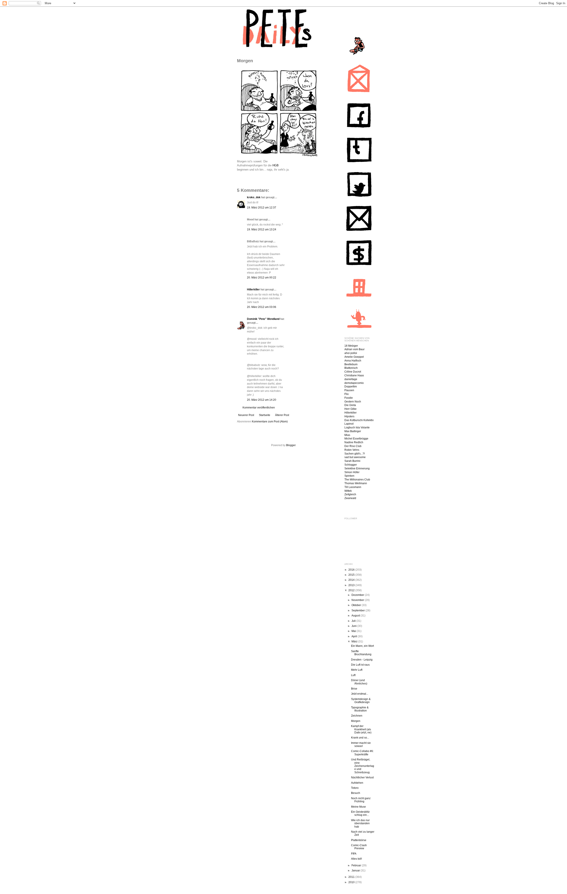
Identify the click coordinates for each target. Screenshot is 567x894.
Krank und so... (360, 737)
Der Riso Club (352, 446)
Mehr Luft (356, 669)
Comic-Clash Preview (359, 847)
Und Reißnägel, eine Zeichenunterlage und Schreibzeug (362, 766)
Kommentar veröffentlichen (259, 407)
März (354, 641)
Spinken (349, 475)
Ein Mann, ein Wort (362, 645)
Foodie (348, 397)
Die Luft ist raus (360, 664)
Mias (347, 435)
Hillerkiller (253, 289)
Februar (356, 865)
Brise (354, 688)
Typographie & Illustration (360, 709)
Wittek (348, 490)
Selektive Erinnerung (357, 468)
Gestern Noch (352, 401)
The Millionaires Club (357, 479)
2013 (351, 585)
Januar (356, 870)
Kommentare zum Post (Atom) (270, 421)
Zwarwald (350, 498)
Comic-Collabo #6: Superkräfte (362, 753)
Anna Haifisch (352, 360)
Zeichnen (356, 715)
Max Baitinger (352, 431)
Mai (354, 631)
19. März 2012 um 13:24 (261, 229)
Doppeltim (350, 386)
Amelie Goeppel (354, 356)
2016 (351, 569)
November (358, 600)
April (354, 636)
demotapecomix (354, 383)
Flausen (349, 390)
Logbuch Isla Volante (357, 427)
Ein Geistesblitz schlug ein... (360, 813)
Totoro (355, 787)
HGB (275, 165)
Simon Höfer (351, 472)
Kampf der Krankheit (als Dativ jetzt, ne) (361, 729)
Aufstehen (357, 782)
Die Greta (350, 405)
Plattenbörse (358, 840)
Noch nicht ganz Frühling (361, 800)
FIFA (353, 853)
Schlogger (350, 464)
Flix (346, 394)
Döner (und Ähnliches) (359, 682)
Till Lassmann (352, 487)
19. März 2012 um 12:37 (261, 207)
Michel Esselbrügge (356, 438)
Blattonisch (351, 367)
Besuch (355, 793)
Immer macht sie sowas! (361, 744)
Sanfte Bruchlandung (361, 653)
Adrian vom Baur (354, 349)
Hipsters (349, 416)
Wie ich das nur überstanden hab (360, 823)
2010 (351, 882)
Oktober (356, 605)
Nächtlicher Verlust (362, 777)
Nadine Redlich (353, 442)
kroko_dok (253, 197)
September (358, 610)
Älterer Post (282, 415)
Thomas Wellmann (355, 483)
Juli (353, 620)
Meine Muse (358, 806)
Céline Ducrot (352, 371)
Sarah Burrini (352, 461)
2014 (351, 579)
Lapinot (348, 423)
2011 (351, 876)
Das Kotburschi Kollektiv (359, 420)
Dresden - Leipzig (362, 659)
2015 (351, 574)
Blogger (290, 445)
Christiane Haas (354, 375)
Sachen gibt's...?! (354, 453)
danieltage (350, 379)
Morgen (355, 721)
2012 (351, 590)
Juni (354, 626)
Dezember (358, 595)
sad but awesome (355, 457)
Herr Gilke (350, 408)
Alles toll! (356, 858)
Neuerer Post (246, 415)
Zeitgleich (350, 494)
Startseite (264, 415)
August (356, 615)
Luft (353, 675)
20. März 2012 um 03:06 (261, 307)
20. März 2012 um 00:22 (261, 277)
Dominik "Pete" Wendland (263, 319)
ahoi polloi (350, 353)
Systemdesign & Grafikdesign (361, 701)
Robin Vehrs (351, 449)
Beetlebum (350, 364)
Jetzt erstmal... (359, 693)
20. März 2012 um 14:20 (261, 399)
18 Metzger (351, 345)
